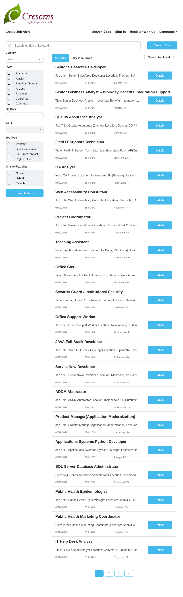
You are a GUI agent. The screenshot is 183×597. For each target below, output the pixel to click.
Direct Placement (26, 149)
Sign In (120, 31)
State (9, 67)
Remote (20, 183)
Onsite (20, 173)
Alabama (21, 73)
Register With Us (142, 31)
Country (11, 52)
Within (9, 123)
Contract (21, 144)
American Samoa (26, 83)
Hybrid (20, 178)
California (22, 98)
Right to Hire (23, 159)
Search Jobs (101, 31)
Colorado (21, 103)
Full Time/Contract (27, 154)
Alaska (20, 78)
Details (160, 75)
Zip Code (11, 109)
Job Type (11, 137)
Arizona (20, 88)
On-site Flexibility (16, 166)
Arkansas (21, 93)
